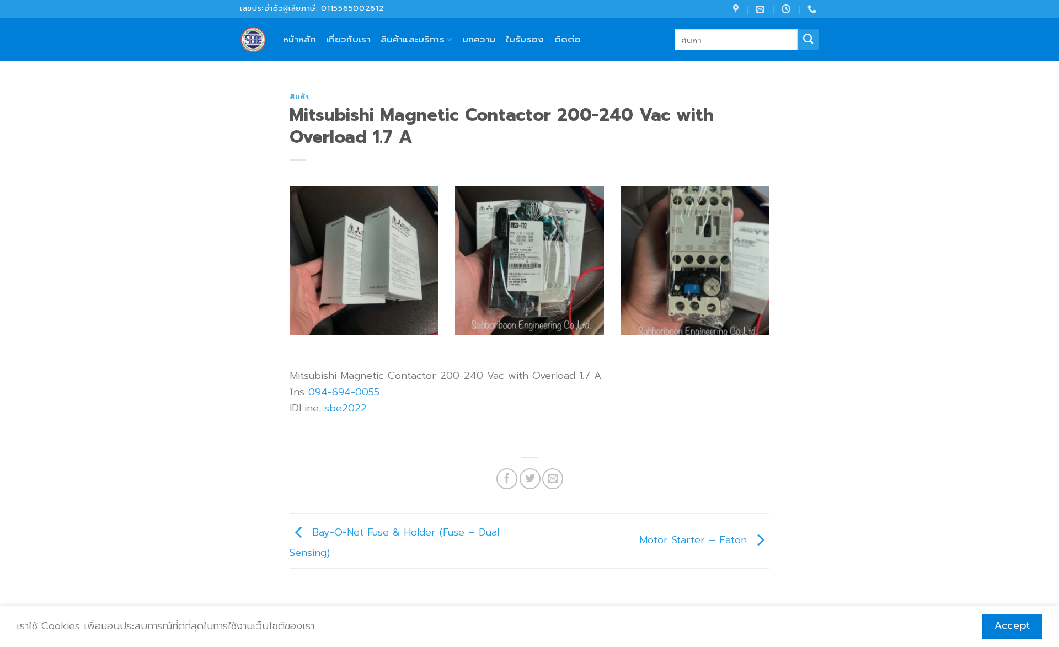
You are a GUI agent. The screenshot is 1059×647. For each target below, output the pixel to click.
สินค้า (299, 97)
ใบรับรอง (525, 39)
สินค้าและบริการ (413, 39)
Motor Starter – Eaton (695, 540)
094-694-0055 (343, 392)
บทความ (479, 39)
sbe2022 (345, 408)
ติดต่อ (567, 39)
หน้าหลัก (299, 39)
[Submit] (808, 39)
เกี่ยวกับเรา (348, 39)
